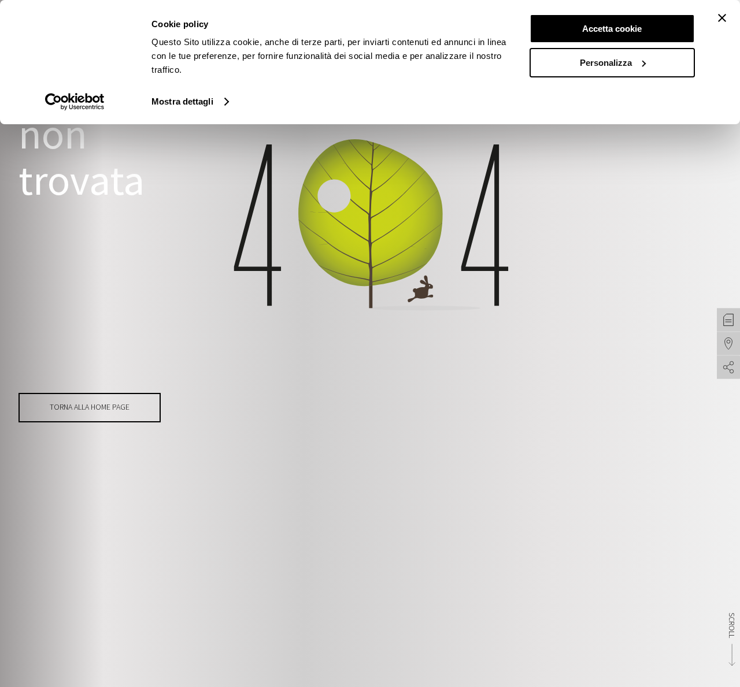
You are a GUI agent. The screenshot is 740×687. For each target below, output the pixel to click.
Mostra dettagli (182, 101)
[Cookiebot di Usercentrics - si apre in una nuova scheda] (74, 101)
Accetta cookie (612, 29)
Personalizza (606, 63)
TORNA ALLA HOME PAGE (90, 407)
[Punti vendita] (728, 343)
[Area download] (728, 319)
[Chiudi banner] (722, 18)
